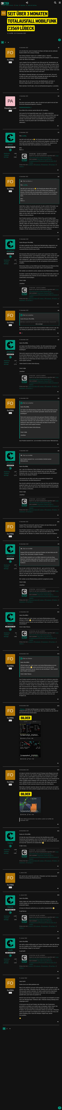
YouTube (52, 164)
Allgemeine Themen (42, 293)
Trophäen (6, 155)
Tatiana (23, 709)
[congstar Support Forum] (5, 3)
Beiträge (6, 157)
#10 (58, 522)
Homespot (42, 161)
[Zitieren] (58, 89)
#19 (58, 938)
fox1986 (24, 136)
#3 (58, 132)
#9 (58, 451)
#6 (58, 310)
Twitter (55, 298)
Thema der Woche (33, 298)
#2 (58, 96)
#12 (58, 612)
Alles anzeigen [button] (39, 324)
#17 (58, 873)
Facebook (37, 164)
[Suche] (55, 2)
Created (30, 164)
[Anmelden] (27, 2)
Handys (31, 296)
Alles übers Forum (42, 159)
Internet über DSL (51, 161)
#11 (58, 544)
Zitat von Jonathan (28, 315)
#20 (58, 978)
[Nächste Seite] (8, 42)
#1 (58, 47)
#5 (58, 239)
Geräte (31, 163)
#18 (58, 895)
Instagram (45, 164)
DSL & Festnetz (54, 295)
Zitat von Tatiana (27, 658)
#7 (58, 339)
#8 (58, 398)
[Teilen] (59, 40)
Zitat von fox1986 (27, 455)
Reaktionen (6, 153)
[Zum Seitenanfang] (59, 1107)
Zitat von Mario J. (27, 181)
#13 (58, 654)
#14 (58, 706)
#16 (58, 831)
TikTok (21, 166)
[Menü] (59, 2)
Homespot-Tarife (44, 295)
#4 (58, 176)
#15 (58, 770)
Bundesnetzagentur (24, 107)
